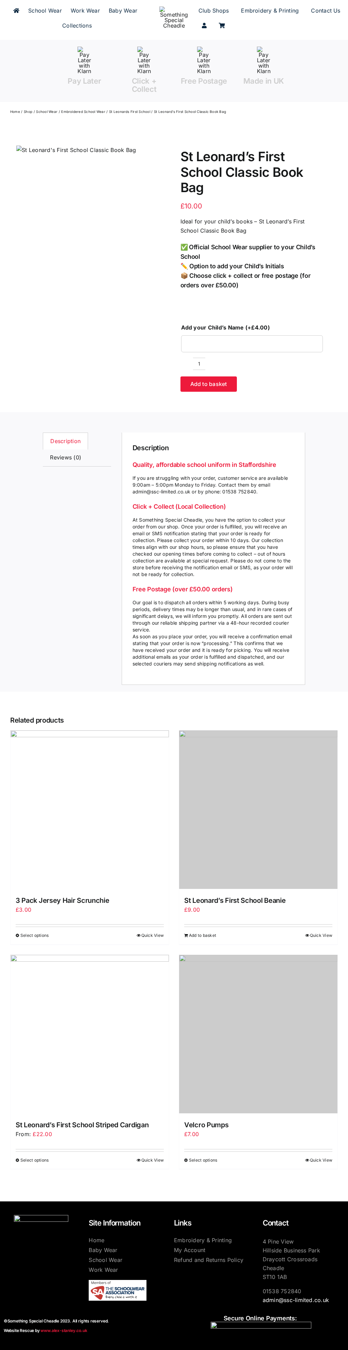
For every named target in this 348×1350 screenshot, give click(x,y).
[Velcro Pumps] (258, 1034)
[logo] (174, 9)
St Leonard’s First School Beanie (234, 900)
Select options (34, 935)
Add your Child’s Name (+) (225, 327)
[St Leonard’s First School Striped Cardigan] (90, 1034)
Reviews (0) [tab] (65, 457)
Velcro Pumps (206, 1125)
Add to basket (208, 384)
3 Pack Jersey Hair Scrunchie (62, 900)
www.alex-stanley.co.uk (63, 1330)
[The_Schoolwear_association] (117, 1282)
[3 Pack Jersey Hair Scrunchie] (90, 809)
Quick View (152, 935)
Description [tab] (65, 441)
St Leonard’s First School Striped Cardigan (82, 1125)
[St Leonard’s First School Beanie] (258, 809)
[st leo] (76, 150)
